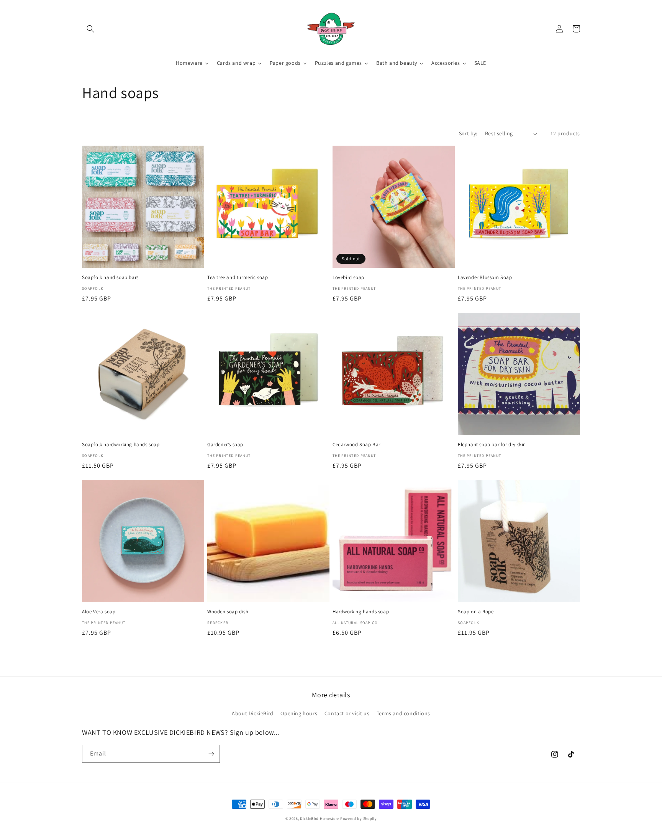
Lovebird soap (348, 277)
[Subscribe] (211, 754)
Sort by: (468, 133)
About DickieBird (253, 713)
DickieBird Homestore (319, 818)
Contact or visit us (346, 713)
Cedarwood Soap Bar (356, 445)
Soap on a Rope (475, 612)
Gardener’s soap (225, 445)
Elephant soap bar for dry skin (492, 445)
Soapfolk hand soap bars (110, 277)
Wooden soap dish (228, 612)
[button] (90, 28)
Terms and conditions (403, 713)
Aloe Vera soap (98, 612)
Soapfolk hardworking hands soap (121, 445)
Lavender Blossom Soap (485, 277)
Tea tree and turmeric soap (237, 277)
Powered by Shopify (358, 818)
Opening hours (298, 713)
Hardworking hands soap (361, 612)
